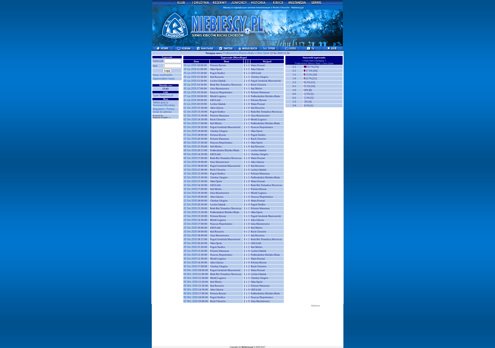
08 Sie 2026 (190, 142)
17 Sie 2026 (190, 196)
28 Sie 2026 (190, 235)
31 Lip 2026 (189, 100)
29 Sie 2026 (190, 247)
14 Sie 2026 (190, 165)
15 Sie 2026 (190, 173)
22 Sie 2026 (190, 208)
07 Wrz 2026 (190, 301)
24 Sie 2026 (190, 231)
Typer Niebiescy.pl (163, 95)
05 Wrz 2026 (190, 277)
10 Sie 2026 (190, 161)
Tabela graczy (160, 102)
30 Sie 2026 (190, 258)
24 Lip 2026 (189, 65)
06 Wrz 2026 (190, 289)
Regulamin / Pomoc (164, 108)
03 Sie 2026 (190, 131)
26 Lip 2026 (189, 84)
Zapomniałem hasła (163, 78)
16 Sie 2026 (190, 185)
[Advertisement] (247, 326)
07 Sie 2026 (190, 134)
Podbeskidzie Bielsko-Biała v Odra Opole (246, 53)
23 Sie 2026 (190, 219)
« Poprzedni (308, 61)
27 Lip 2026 (189, 96)
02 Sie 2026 (190, 119)
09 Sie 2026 (190, 154)
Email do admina (162, 111)
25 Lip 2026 (189, 73)
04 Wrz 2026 (190, 270)
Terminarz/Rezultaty (164, 105)
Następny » (320, 61)
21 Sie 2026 (190, 200)
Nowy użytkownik (162, 74)
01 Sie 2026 (190, 107)
